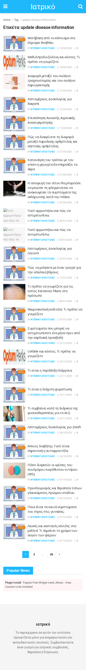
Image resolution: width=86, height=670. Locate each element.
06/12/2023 (65, 361)
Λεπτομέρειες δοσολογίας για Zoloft (54, 427)
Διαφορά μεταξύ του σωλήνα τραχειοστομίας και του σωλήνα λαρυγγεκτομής (51, 80)
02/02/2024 (65, 202)
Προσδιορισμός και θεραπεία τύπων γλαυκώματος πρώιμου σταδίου (55, 490)
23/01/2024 (65, 259)
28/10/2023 (65, 432)
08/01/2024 (65, 301)
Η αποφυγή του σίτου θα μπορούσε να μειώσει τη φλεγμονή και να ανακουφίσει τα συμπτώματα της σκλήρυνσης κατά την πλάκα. (54, 190)
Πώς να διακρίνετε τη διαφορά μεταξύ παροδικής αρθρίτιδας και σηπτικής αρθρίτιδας (52, 141)
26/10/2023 (65, 456)
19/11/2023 (65, 395)
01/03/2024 (65, 152)
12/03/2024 (65, 109)
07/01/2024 (65, 319)
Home (7, 19)
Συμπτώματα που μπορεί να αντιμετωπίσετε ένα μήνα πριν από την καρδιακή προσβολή (54, 333)
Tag (16, 19)
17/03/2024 (65, 90)
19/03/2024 (65, 48)
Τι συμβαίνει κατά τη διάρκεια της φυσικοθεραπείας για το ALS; (53, 410)
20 (51, 554)
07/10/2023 (65, 480)
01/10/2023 (65, 517)
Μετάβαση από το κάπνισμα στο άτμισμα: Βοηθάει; (51, 40)
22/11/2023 (65, 376)
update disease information (39, 19)
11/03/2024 (65, 128)
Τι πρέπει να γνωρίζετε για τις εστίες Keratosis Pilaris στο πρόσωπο (50, 291)
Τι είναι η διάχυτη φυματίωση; (50, 389)
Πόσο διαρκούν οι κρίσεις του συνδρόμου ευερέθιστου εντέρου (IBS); (52, 469)
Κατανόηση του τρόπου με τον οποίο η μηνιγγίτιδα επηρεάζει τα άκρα (52, 164)
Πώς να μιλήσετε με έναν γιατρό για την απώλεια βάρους (54, 269)
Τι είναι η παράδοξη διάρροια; (50, 370)
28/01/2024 (65, 221)
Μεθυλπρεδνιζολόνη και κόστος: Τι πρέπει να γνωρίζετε (54, 59)
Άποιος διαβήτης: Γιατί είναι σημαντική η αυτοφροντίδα (49, 448)
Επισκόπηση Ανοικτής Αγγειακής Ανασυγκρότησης (51, 120)
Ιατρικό (43, 6)
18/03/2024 (65, 67)
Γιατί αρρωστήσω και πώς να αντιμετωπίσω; (49, 212)
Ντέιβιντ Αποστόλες (43, 48)
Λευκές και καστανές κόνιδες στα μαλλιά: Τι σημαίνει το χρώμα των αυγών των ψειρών (52, 530)
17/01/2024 (65, 278)
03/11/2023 (65, 418)
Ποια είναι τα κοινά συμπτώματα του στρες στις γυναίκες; (52, 509)
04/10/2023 (65, 498)
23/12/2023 (65, 343)
